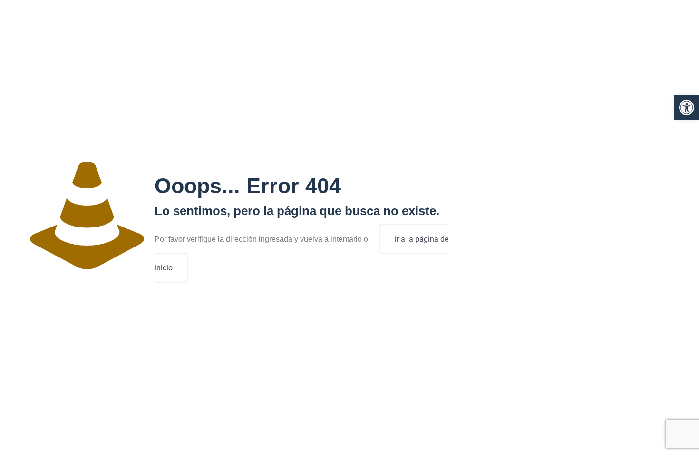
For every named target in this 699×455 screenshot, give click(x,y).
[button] (686, 107)
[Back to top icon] (653, 435)
